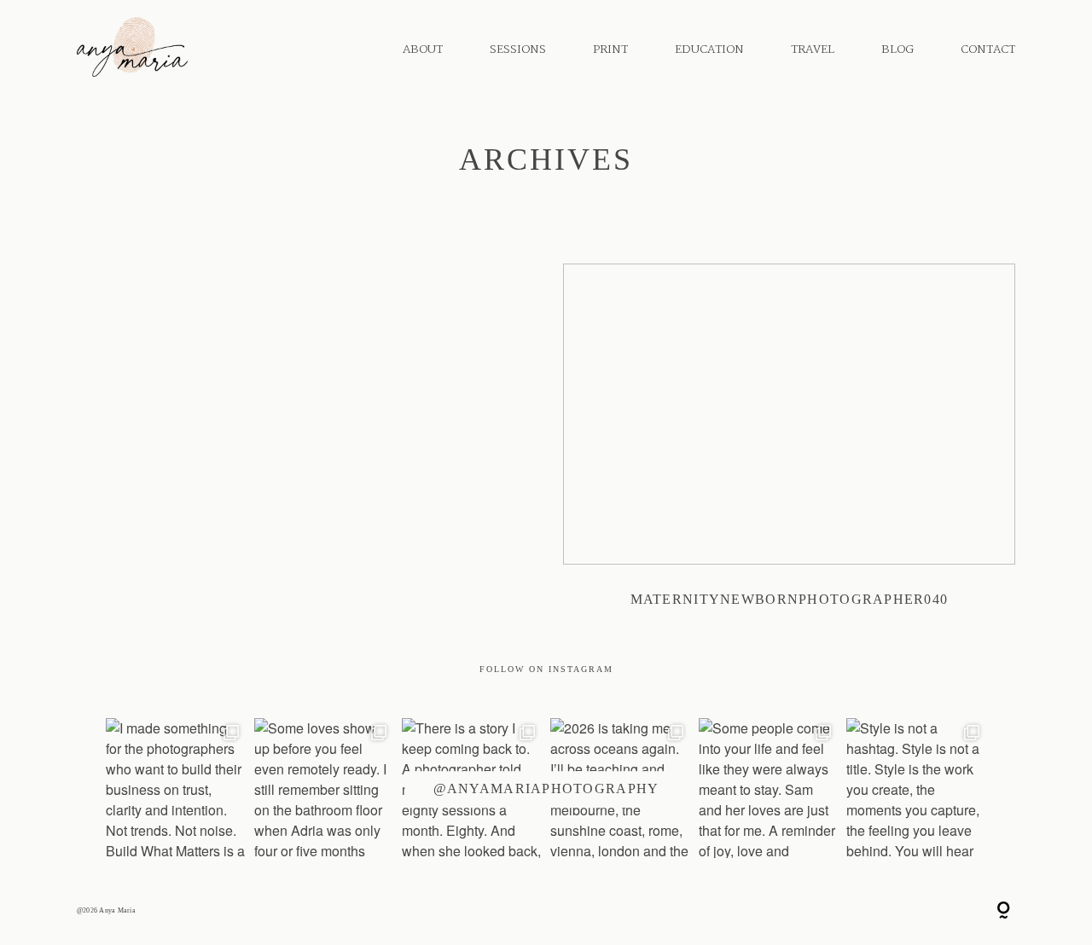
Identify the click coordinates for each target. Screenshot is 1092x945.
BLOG (897, 49)
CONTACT (988, 49)
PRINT (610, 49)
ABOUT (423, 49)
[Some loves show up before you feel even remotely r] (324, 788)
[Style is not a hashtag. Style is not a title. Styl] (916, 788)
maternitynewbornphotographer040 (789, 446)
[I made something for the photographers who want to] (176, 788)
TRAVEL (812, 49)
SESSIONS (518, 49)
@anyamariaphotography (546, 788)
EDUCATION (709, 49)
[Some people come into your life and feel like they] (769, 788)
